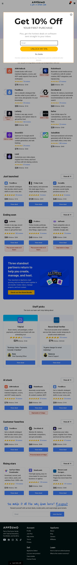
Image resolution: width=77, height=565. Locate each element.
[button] (71, 14)
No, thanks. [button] (39, 54)
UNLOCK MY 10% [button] (39, 49)
